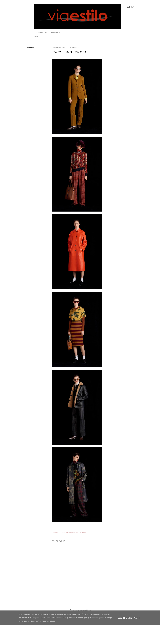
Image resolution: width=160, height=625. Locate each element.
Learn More (125, 617)
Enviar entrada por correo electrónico (73, 533)
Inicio (38, 36)
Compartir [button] (30, 48)
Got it (138, 617)
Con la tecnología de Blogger (82, 610)
